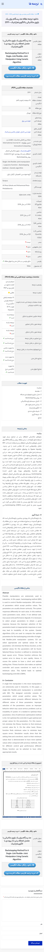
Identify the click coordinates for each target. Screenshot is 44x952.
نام (41, 924)
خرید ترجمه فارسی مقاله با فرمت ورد (21, 76)
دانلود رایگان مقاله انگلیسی (21, 68)
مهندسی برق (26, 121)
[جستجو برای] (41, 5)
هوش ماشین (15, 132)
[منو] (3, 5)
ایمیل (40, 933)
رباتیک (7, 132)
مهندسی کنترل (25, 132)
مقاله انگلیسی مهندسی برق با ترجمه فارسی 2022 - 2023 (19, 14)
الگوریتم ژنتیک (25, 151)
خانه (36, 14)
